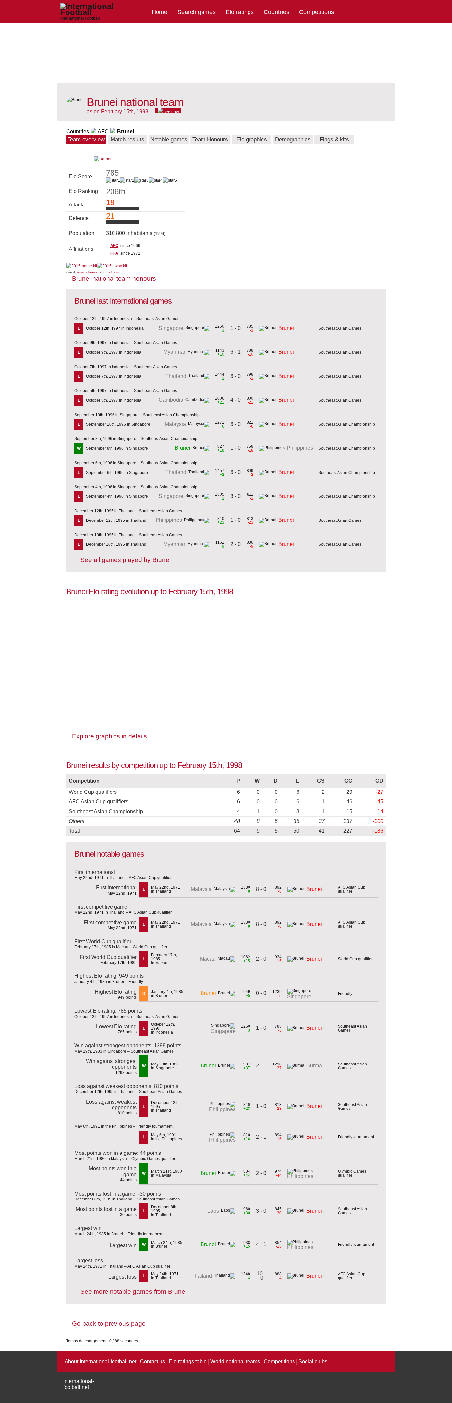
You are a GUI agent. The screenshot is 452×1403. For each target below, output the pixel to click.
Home (159, 12)
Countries (276, 12)
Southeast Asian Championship (346, 424)
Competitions (316, 12)
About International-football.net (100, 1361)
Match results (127, 139)
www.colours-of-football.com (98, 272)
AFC (103, 131)
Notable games (168, 139)
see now (171, 111)
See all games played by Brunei (125, 559)
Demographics (293, 139)
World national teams (235, 1361)
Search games (196, 12)
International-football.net (78, 1384)
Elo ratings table (188, 1361)
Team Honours (210, 139)
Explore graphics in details (109, 736)
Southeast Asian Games (339, 328)
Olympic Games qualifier (352, 1173)
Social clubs (312, 1361)
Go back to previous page (109, 1323)
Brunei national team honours (114, 278)
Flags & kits (334, 139)
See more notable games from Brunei (133, 1291)
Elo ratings (240, 12)
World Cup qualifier (355, 959)
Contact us (152, 1361)
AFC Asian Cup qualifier (351, 889)
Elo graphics (251, 139)
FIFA (114, 253)
